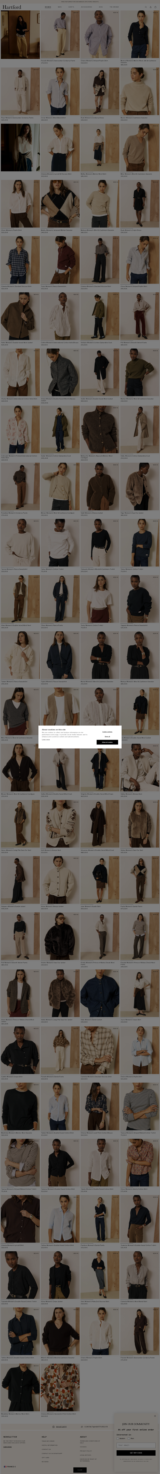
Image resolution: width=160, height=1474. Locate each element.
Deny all (107, 736)
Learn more (46, 739)
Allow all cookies (107, 742)
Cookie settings (107, 732)
